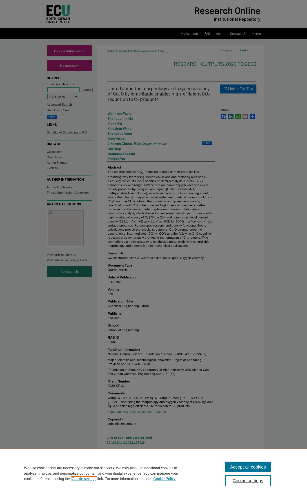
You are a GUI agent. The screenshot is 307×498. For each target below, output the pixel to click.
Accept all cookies (248, 467)
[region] (153, 473)
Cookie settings (84, 479)
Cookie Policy (164, 479)
